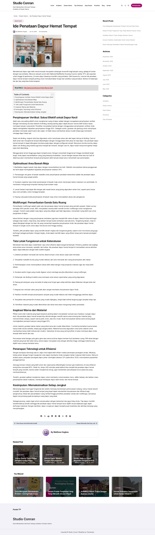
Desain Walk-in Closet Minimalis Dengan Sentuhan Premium (85, 460)
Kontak (109, 5)
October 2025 (107, 66)
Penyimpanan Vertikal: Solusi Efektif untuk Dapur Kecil (34, 97)
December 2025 (108, 56)
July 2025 (106, 79)
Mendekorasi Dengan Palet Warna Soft (38, 88)
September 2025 (108, 70)
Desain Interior (68, 5)
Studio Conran (23, 3)
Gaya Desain (88, 5)
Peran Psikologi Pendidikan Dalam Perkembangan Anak (120, 44)
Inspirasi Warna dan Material (25, 107)
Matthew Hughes (61, 432)
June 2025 (106, 84)
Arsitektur (59, 5)
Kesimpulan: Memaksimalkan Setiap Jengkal (30, 112)
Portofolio (97, 5)
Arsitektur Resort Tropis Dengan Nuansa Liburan (118, 35)
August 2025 (107, 75)
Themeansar (90, 532)
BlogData (81, 532)
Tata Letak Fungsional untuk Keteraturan (29, 104)
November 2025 (108, 61)
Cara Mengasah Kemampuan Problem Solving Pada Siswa (121, 26)
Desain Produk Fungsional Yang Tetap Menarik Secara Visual (122, 31)
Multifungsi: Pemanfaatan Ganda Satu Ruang (31, 102)
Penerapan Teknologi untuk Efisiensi (28, 109)
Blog (103, 5)
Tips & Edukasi (78, 5)
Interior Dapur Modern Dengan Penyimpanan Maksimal (53, 460)
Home (52, 5)
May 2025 (106, 89)
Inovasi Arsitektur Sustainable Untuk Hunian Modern (119, 40)
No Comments (43, 31)
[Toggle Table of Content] (51, 94)
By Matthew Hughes (21, 31)
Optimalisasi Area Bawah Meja (26, 100)
